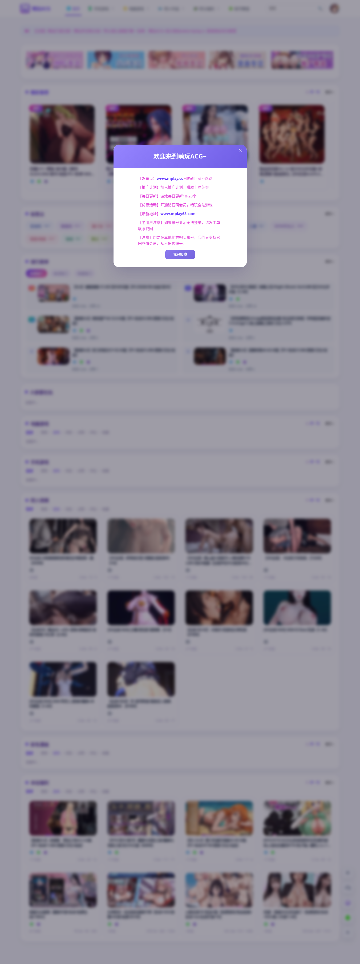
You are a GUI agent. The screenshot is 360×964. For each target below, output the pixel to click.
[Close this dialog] (240, 150)
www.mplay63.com (178, 213)
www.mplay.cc (170, 178)
